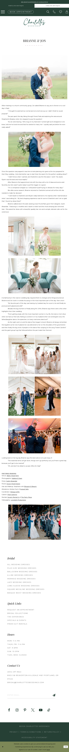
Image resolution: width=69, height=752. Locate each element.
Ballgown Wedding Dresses (22, 572)
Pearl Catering (12, 494)
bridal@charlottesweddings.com (25, 682)
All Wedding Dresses (18, 564)
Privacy (14, 732)
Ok (66, 747)
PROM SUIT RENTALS (17, 624)
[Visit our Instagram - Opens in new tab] (17, 710)
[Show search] (48, 12)
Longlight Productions (18, 500)
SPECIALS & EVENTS (16, 620)
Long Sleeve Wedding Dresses (23, 586)
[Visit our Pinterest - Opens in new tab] (25, 710)
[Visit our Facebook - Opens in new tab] (9, 710)
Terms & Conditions (30, 732)
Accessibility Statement (34, 737)
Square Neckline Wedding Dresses (25, 589)
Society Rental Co (14, 497)
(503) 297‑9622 (14, 672)
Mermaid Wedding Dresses (21, 579)
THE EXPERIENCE (15, 617)
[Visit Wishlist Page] (60, 12)
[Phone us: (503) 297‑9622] (54, 12)
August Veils (24, 489)
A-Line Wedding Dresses (20, 575)
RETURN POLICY (51, 732)
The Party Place (26, 497)
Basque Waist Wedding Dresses (24, 593)
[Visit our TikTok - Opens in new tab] (48, 710)
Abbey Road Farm (13, 476)
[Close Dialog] (2, 746)
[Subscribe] (52, 695)
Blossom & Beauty (30, 486)
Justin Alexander (11, 481)
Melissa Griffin (15, 492)
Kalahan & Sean (17, 478)
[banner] (34, 22)
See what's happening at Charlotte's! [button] (34, 2)
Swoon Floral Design (13, 484)
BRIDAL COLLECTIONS (17, 613)
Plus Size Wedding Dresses (21, 568)
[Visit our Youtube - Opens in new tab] (40, 710)
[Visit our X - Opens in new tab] (32, 710)
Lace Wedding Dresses (19, 582)
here (48, 749)
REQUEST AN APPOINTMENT (20, 610)
